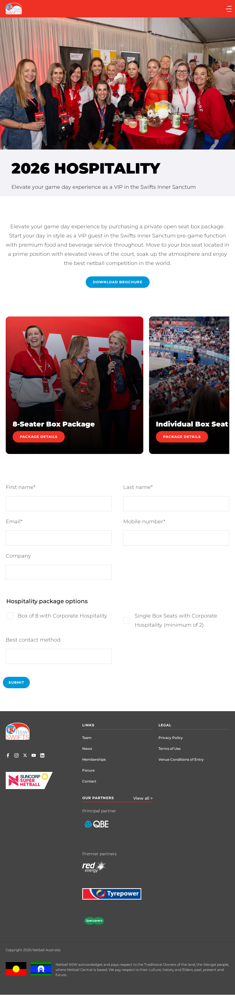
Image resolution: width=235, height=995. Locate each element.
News (87, 748)
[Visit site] (100, 828)
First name (20, 487)
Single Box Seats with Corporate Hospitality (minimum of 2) (176, 620)
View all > (143, 798)
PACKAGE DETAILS (39, 436)
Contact (89, 781)
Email (13, 521)
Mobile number (143, 521)
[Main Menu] (175, 8)
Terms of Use (169, 748)
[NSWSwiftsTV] (34, 755)
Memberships (94, 759)
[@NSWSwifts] (25, 755)
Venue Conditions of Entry (181, 759)
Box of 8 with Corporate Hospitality (62, 616)
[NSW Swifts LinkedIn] (42, 755)
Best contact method (33, 640)
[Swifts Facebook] (8, 755)
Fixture (88, 770)
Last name (137, 487)
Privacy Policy (170, 738)
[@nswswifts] (16, 755)
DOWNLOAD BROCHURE (117, 282)
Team (87, 738)
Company (18, 556)
